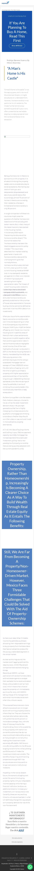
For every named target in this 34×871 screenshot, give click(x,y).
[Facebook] (8, 848)
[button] (17, 46)
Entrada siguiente (17, 842)
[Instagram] (21, 848)
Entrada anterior (17, 838)
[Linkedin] (12, 848)
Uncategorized (6, 10)
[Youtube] (17, 848)
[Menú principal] (30, 2)
